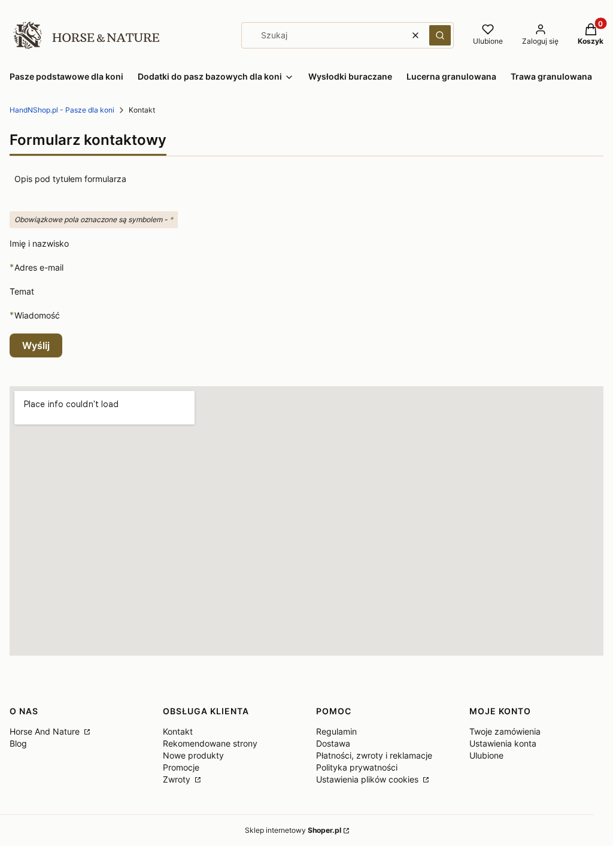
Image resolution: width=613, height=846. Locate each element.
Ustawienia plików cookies (368, 779)
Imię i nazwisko (39, 243)
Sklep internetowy (293, 830)
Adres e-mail (38, 267)
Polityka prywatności (356, 767)
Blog (18, 743)
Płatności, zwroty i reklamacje (374, 755)
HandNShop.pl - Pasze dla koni (62, 109)
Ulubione (486, 755)
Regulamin (336, 731)
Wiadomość (37, 315)
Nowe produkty (193, 755)
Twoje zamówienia (505, 731)
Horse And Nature (46, 731)
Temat (22, 291)
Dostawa (333, 743)
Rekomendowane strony (210, 743)
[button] (440, 35)
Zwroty (178, 779)
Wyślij (36, 345)
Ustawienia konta (502, 743)
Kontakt (178, 731)
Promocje (181, 767)
